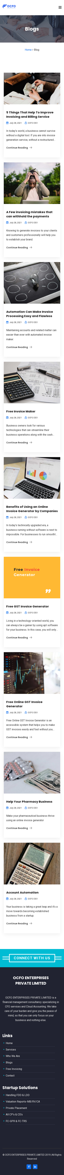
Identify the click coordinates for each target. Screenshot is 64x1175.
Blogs (9, 1062)
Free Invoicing (14, 1069)
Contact (10, 1075)
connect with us (32, 958)
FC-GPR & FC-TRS (16, 1121)
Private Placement (16, 1108)
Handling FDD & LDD (18, 1095)
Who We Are (13, 1056)
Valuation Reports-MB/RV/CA (23, 1101)
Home (9, 1043)
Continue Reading (17, 147)
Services (11, 1049)
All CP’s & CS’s (14, 1114)
